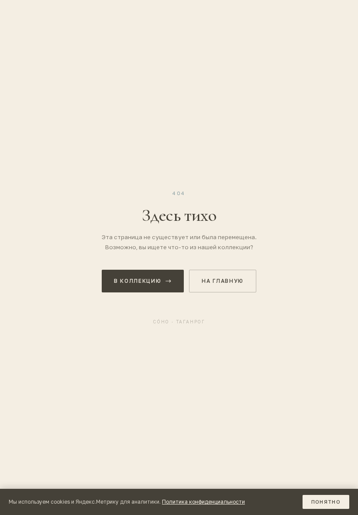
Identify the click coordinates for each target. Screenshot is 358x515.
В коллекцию (137, 281)
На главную (223, 281)
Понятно (326, 502)
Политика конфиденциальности (203, 501)
